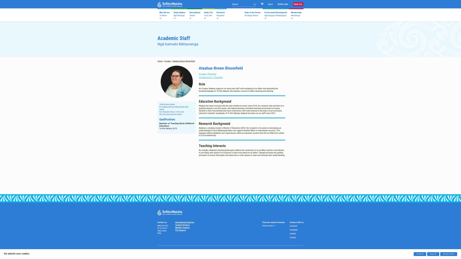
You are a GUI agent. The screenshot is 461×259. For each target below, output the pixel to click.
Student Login (283, 4)
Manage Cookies (448, 254)
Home (160, 61)
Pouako (167, 61)
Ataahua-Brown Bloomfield (184, 61)
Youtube (293, 237)
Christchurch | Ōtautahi (211, 77)
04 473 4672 (162, 228)
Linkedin (293, 233)
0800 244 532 (163, 226)
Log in (270, 4)
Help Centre (162, 231)
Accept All (420, 254)
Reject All (433, 254)
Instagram (294, 230)
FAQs (159, 233)
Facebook (293, 226)
